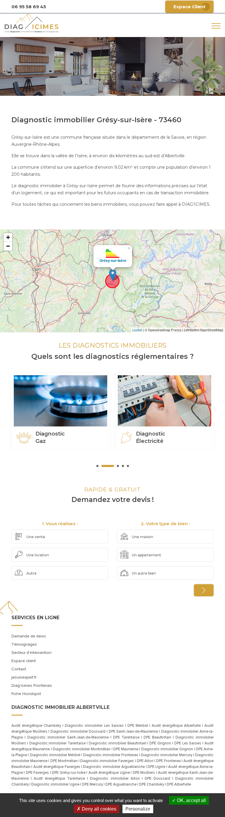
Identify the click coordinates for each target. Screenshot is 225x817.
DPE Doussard (157, 779)
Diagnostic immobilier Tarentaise (57, 743)
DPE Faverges (37, 773)
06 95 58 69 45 (28, 6)
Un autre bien (144, 573)
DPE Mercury (92, 784)
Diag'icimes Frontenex (31, 686)
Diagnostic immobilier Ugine (55, 784)
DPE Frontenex (168, 761)
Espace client (23, 661)
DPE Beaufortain (157, 737)
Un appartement (146, 555)
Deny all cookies (98, 808)
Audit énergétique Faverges (56, 767)
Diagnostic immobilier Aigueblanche (114, 767)
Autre (31, 573)
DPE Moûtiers (144, 773)
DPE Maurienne (125, 749)
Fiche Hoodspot (26, 694)
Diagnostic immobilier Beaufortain (117, 743)
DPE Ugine (156, 767)
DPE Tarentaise (126, 737)
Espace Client (189, 6)
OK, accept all (191, 800)
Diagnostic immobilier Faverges (107, 761)
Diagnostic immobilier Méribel (55, 755)
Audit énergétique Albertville (176, 726)
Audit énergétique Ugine (109, 773)
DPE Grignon (160, 743)
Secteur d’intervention (31, 653)
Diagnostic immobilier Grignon (167, 749)
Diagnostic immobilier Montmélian (82, 749)
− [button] (8, 246)
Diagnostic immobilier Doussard (77, 732)
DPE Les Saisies (188, 743)
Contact (18, 669)
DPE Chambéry (152, 784)
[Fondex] (31, 23)
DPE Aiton (145, 761)
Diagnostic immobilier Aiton (114, 779)
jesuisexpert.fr (24, 677)
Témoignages (24, 644)
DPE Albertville (179, 784)
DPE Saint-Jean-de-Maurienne (133, 732)
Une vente (35, 537)
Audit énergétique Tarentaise (59, 779)
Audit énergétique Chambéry (36, 726)
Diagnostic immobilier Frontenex (110, 755)
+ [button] (8, 237)
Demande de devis (28, 636)
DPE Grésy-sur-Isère (69, 773)
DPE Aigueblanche (121, 784)
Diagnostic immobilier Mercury (166, 755)
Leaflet (137, 329)
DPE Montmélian (64, 761)
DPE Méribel (137, 726)
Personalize (137, 808)
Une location (37, 555)
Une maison (142, 537)
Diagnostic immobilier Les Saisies (94, 726)
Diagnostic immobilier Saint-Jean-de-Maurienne (68, 737)
